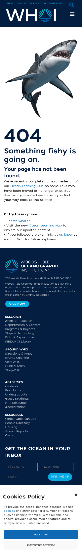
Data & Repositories (20, 337)
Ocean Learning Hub (26, 186)
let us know (63, 235)
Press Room (37, 3)
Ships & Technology (19, 333)
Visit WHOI (13, 362)
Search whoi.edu (19, 221)
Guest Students (17, 399)
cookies (9, 510)
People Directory (17, 423)
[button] (76, 495)
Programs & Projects (20, 329)
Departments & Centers (22, 325)
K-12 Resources (16, 403)
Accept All (41, 534)
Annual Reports (16, 431)
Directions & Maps (18, 354)
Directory (55, 3)
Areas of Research (18, 321)
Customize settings (41, 545)
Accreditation (15, 407)
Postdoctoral (14, 390)
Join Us (21, 3)
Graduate (12, 386)
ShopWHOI (13, 370)
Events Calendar (17, 358)
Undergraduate (16, 394)
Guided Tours (15, 366)
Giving (9, 435)
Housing (11, 427)
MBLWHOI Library (18, 342)
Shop (10, 3)
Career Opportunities (20, 419)
